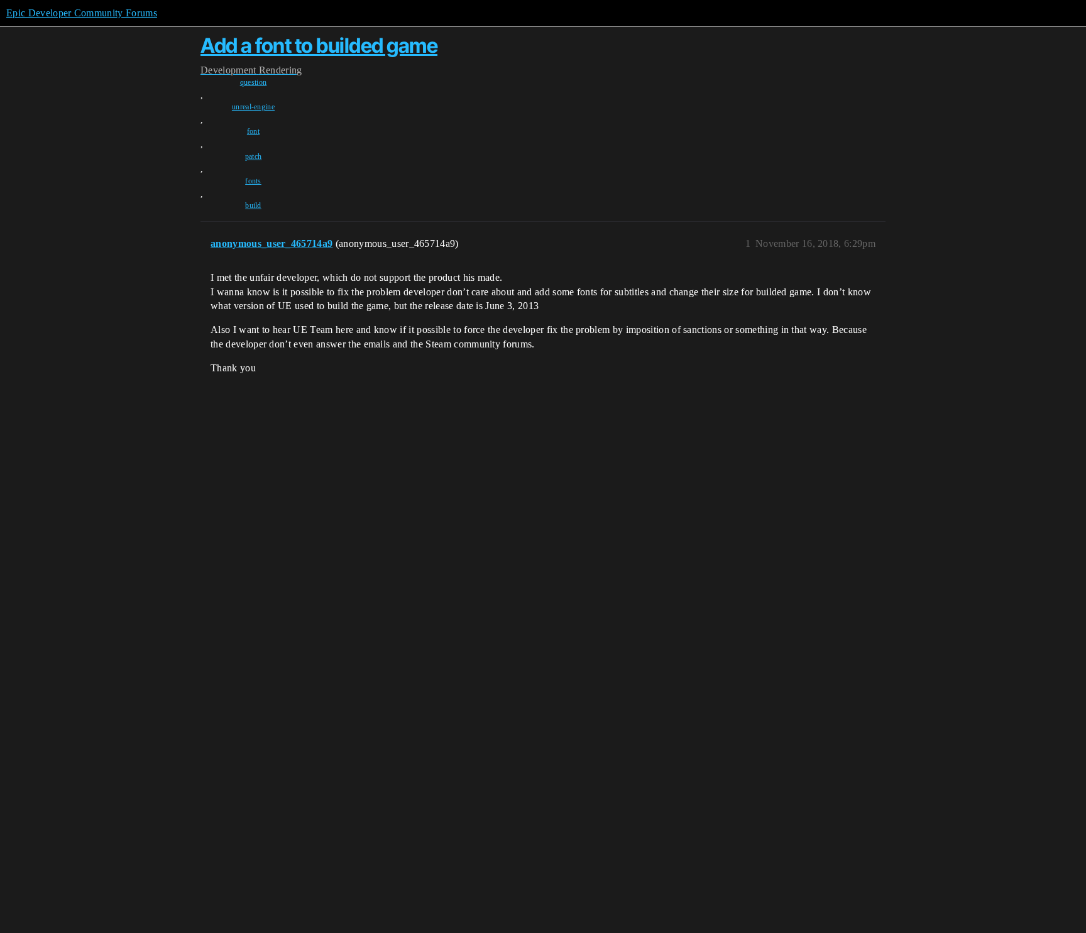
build (253, 205)
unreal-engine (253, 106)
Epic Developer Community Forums (81, 13)
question (253, 82)
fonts (253, 181)
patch (253, 156)
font (253, 131)
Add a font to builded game (318, 45)
